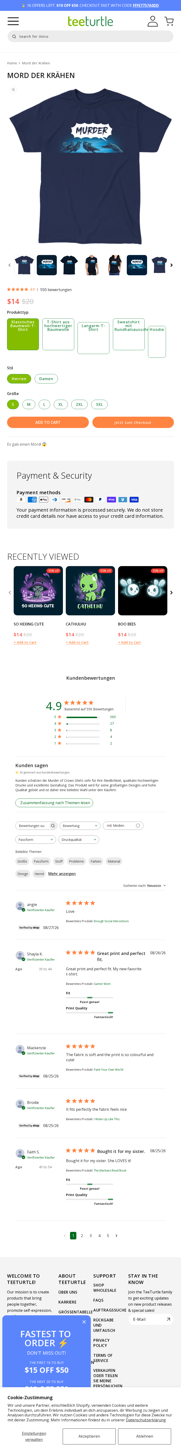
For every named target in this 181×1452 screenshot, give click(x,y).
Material (114, 861)
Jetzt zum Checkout (133, 422)
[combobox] (90, 36)
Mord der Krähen (36, 63)
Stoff (58, 861)
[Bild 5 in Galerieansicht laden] (114, 265)
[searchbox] (32, 826)
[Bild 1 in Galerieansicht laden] (24, 265)
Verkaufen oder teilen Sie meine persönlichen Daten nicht (107, 1381)
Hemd (39, 874)
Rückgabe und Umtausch (104, 1325)
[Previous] (9, 592)
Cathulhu (76, 624)
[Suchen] (13, 36)
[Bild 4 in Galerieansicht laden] (92, 265)
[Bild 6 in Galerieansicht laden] (137, 265)
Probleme (76, 861)
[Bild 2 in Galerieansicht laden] (47, 265)
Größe (22, 861)
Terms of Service (103, 1358)
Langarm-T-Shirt (93, 327)
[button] (13, 21)
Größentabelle (75, 1312)
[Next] (171, 592)
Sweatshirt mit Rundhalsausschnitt (130, 325)
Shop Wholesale (104, 1288)
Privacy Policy (101, 1343)
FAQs (98, 1300)
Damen (46, 378)
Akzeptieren (89, 1436)
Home (12, 63)
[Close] (84, 1322)
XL (60, 404)
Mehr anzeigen (62, 873)
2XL (79, 404)
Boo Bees (127, 624)
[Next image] (58, 591)
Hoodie (157, 329)
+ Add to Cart (25, 642)
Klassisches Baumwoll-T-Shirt (23, 325)
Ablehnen (144, 1436)
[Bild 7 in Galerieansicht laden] (159, 265)
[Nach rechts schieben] (171, 265)
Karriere (67, 1302)
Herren (19, 378)
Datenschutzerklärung (146, 1420)
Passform (41, 861)
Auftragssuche (110, 1310)
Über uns (67, 1292)
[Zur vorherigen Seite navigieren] (65, 1235)
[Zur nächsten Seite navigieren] (116, 1235)
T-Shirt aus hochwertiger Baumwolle (58, 325)
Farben (95, 861)
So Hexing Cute (29, 624)
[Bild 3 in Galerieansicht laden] (69, 265)
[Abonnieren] (168, 1319)
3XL (99, 404)
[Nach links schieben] (9, 265)
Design (22, 874)
